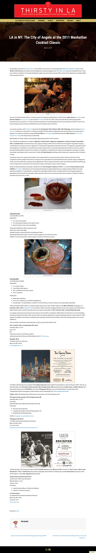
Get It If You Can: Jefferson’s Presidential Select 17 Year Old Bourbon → (69, 537)
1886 (64, 167)
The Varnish (78, 133)
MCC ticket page (44, 336)
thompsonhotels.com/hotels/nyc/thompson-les (23, 427)
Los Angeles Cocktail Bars (25, 20)
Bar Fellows (41, 119)
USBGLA (28, 129)
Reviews (70, 20)
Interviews (60, 20)
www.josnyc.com (14, 502)
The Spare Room (25, 119)
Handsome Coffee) (15, 135)
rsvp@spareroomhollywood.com (24, 416)
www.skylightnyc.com (16, 345)
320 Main (19, 169)
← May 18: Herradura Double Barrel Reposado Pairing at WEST (28, 535)
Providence (78, 117)
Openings (41, 20)
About (78, 20)
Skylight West (28, 308)
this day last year (30, 69)
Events (50, 20)
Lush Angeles (48, 133)
